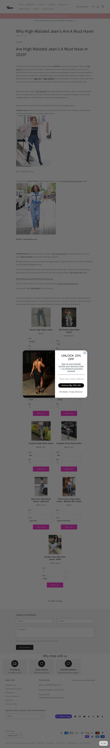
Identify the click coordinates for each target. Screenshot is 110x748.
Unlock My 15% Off (71, 385)
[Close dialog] (85, 352)
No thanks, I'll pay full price (71, 392)
